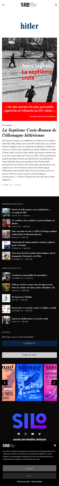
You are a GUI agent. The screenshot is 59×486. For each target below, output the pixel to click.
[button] (55, 445)
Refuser (29, 475)
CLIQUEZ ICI (29, 343)
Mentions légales (36, 481)
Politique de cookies (23, 481)
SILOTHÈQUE (7, 125)
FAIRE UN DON (29, 355)
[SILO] (29, 5)
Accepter (29, 468)
